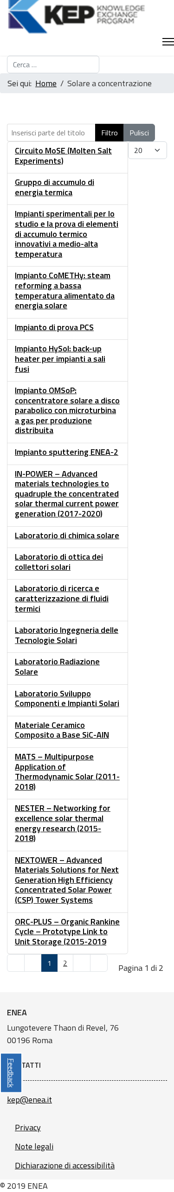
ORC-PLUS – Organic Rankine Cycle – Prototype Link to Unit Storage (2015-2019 (67, 931)
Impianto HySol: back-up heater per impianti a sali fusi (60, 358)
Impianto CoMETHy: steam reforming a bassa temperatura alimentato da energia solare (65, 290)
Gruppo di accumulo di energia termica (54, 187)
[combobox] (53, 64)
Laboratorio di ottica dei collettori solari (59, 561)
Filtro (109, 132)
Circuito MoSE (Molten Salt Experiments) (63, 155)
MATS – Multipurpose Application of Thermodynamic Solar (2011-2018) (67, 771)
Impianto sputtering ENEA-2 (66, 452)
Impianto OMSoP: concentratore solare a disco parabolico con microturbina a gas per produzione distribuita (67, 410)
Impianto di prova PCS (54, 327)
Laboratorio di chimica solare (67, 535)
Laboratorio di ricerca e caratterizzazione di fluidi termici (62, 598)
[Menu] (168, 42)
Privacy (28, 1127)
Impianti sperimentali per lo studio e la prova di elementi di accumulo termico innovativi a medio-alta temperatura (66, 233)
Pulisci (139, 132)
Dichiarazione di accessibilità (65, 1165)
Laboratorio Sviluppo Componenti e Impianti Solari (67, 698)
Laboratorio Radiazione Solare (57, 666)
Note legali (34, 1146)
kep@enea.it (29, 1099)
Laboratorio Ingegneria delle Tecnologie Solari (66, 635)
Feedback (11, 1072)
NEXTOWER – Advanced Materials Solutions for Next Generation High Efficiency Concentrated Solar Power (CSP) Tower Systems (67, 880)
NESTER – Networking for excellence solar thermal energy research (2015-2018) (62, 823)
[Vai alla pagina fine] (99, 963)
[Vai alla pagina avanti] (81, 963)
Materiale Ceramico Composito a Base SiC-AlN (62, 730)
